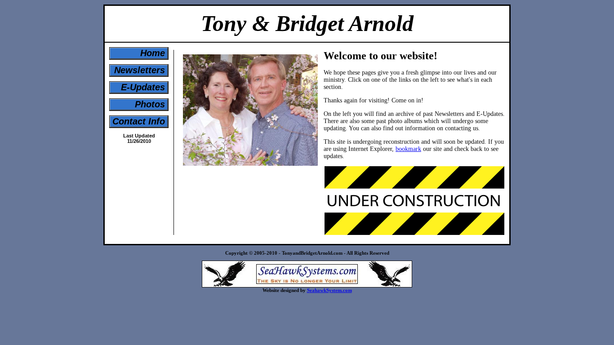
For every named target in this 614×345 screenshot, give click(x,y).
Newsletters (139, 70)
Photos (150, 104)
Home (152, 53)
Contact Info (138, 121)
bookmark (408, 149)
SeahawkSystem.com (329, 290)
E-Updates (143, 87)
